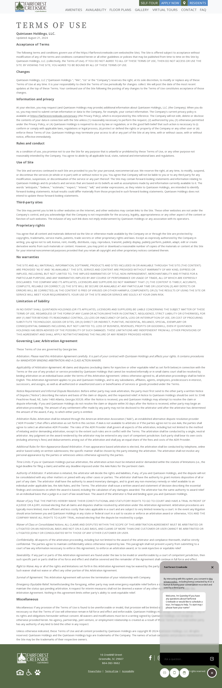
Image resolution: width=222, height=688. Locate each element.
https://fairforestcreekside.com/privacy (53, 116)
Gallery (142, 9)
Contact (189, 9)
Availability (96, 9)
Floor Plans (120, 9)
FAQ (203, 9)
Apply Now (170, 3)
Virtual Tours (165, 9)
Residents (198, 3)
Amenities (73, 9)
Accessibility (128, 671)
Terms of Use (111, 671)
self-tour (149, 3)
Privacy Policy (94, 671)
